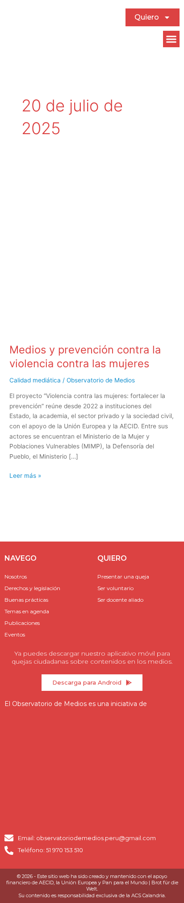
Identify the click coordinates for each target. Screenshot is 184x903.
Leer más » (25, 475)
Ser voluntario (115, 588)
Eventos (14, 634)
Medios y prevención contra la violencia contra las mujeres (85, 356)
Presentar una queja (123, 576)
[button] (171, 39)
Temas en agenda (26, 611)
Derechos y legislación (32, 588)
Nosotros (15, 576)
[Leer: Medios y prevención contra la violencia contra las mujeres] (92, 251)
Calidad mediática (35, 380)
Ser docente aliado (120, 599)
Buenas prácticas (26, 599)
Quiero (146, 17)
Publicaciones (22, 623)
